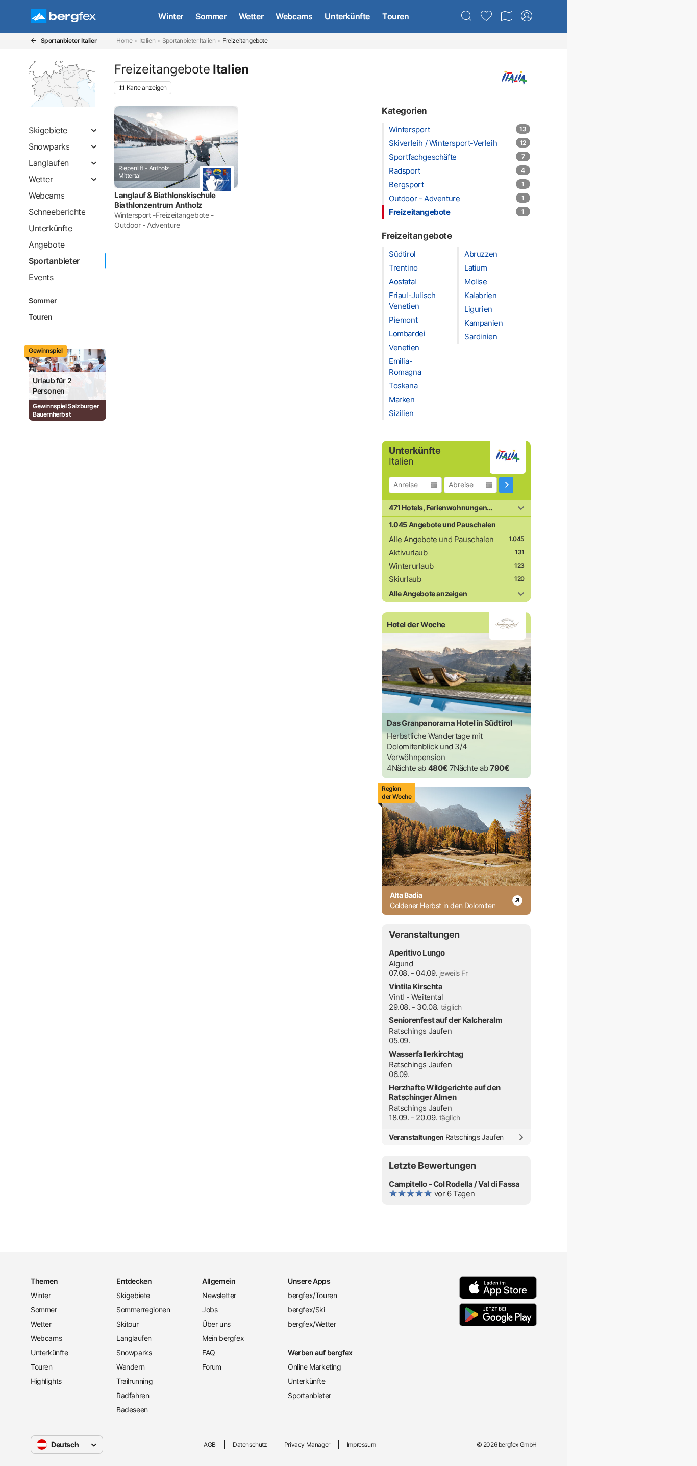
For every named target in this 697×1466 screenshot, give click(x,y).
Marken (402, 399)
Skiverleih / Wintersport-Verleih (443, 143)
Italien (147, 40)
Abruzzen (480, 254)
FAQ (208, 1352)
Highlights (46, 1381)
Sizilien (401, 413)
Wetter (251, 16)
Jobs (209, 1309)
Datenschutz (250, 1444)
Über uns (216, 1324)
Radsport (404, 171)
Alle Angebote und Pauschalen (441, 539)
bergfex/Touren (312, 1295)
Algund (401, 963)
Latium (475, 268)
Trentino (403, 268)
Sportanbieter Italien (189, 40)
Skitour (127, 1324)
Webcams (294, 16)
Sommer (211, 16)
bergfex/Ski (306, 1309)
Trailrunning (134, 1381)
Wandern (130, 1366)
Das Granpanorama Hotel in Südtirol (449, 723)
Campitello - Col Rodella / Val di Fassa (454, 1184)
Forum (211, 1366)
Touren (395, 16)
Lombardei (407, 333)
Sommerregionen (143, 1309)
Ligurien (478, 309)
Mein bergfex (223, 1338)
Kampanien (483, 323)
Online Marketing (314, 1366)
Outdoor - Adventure (424, 198)
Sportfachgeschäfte (423, 157)
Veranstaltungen (446, 1137)
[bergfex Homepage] (63, 16)
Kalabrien (480, 295)
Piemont (403, 320)
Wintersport (409, 129)
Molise (475, 281)
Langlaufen (134, 1338)
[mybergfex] (526, 16)
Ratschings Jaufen (420, 1031)
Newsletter (219, 1295)
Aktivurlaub (408, 552)
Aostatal (402, 281)
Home (124, 40)
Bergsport (406, 184)
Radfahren (132, 1395)
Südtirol (402, 254)
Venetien (404, 347)
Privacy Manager (307, 1444)
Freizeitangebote (420, 212)
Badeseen (132, 1409)
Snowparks (134, 1352)
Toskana (403, 385)
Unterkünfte (347, 16)
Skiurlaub (405, 579)
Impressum (361, 1444)
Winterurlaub (411, 566)
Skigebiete (133, 1295)
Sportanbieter (309, 1395)
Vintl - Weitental (416, 997)
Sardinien (480, 336)
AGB (210, 1444)
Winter (170, 16)
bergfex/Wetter (312, 1324)
